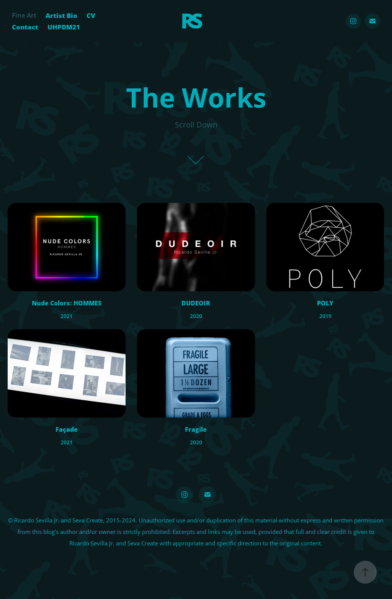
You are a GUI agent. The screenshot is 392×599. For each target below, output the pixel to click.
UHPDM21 (63, 26)
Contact (25, 26)
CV (91, 15)
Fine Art (24, 15)
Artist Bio (61, 15)
